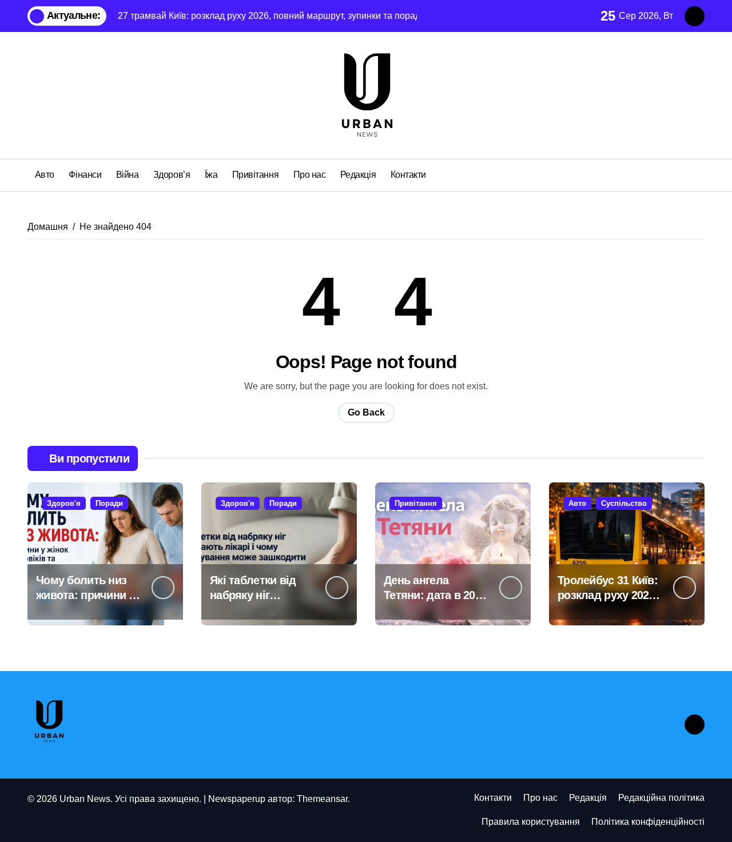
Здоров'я (64, 503)
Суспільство (624, 503)
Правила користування (531, 822)
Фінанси (85, 174)
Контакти (408, 174)
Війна (127, 174)
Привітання (255, 174)
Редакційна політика (661, 798)
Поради (109, 503)
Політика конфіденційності (648, 822)
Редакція (358, 174)
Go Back (366, 412)
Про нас (309, 174)
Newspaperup (236, 799)
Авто (44, 174)
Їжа (211, 174)
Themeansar (322, 799)
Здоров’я (171, 174)
